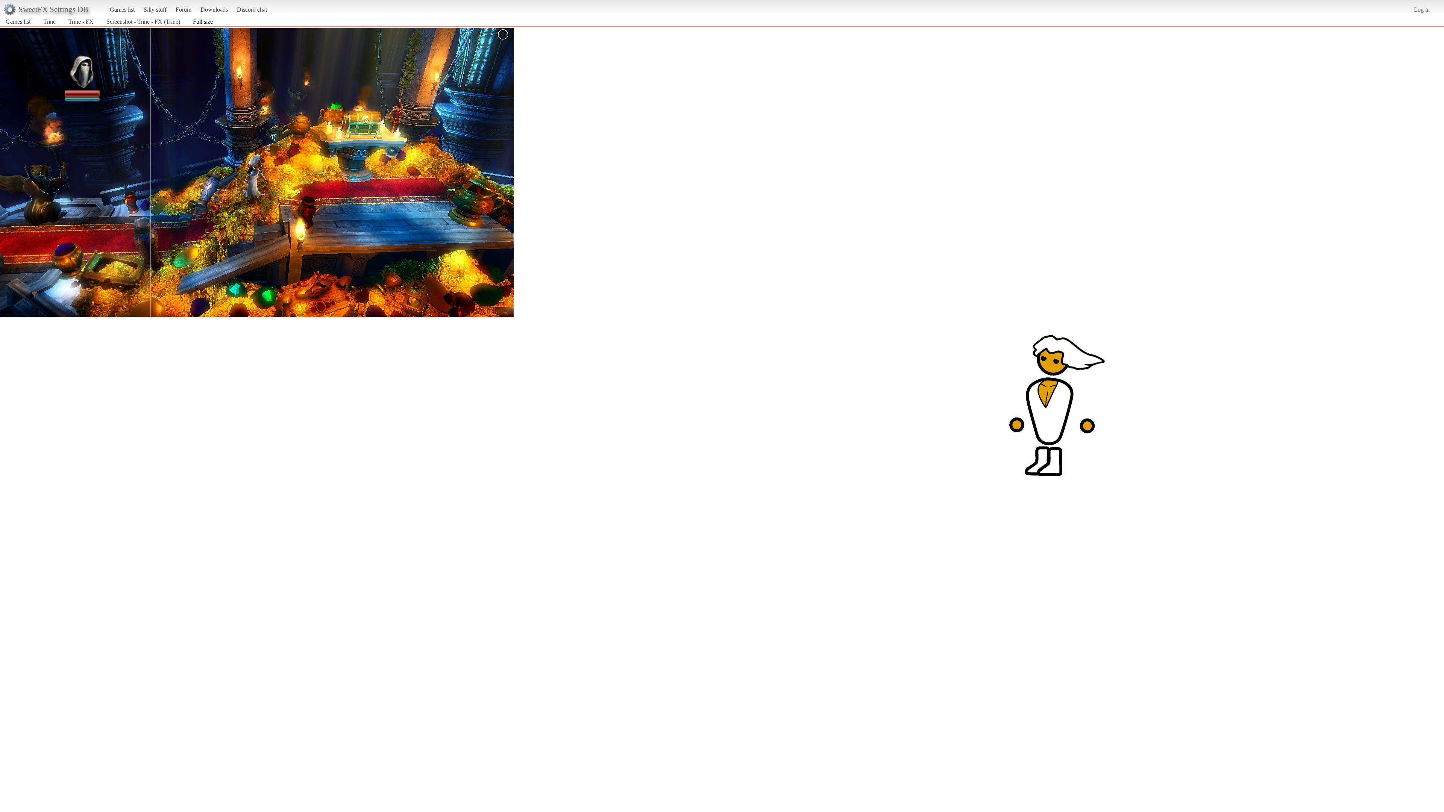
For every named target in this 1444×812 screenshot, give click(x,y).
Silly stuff (155, 9)
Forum (183, 9)
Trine (49, 21)
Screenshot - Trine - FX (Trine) (143, 21)
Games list (122, 9)
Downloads (214, 9)
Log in (1422, 9)
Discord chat (252, 9)
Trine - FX (81, 21)
